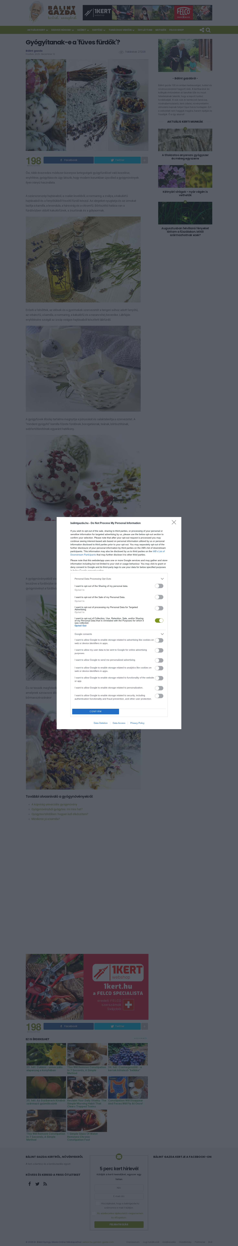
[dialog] (119, 623)
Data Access (119, 723)
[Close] (175, 523)
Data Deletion (101, 723)
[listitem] (119, 579)
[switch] (159, 586)
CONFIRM (96, 711)
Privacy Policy (137, 723)
